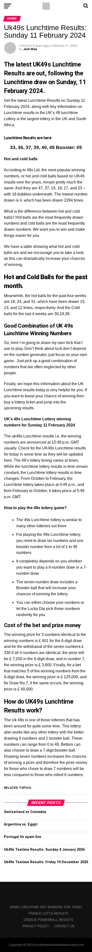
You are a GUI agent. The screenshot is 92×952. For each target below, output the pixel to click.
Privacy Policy (36, 926)
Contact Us (64, 926)
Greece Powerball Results (48, 920)
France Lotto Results (48, 913)
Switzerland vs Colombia (25, 812)
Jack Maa (30, 49)
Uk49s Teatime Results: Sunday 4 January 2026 (44, 850)
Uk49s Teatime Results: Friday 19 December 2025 (46, 862)
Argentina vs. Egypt (21, 824)
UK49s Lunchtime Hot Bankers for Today (46, 907)
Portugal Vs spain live (22, 837)
